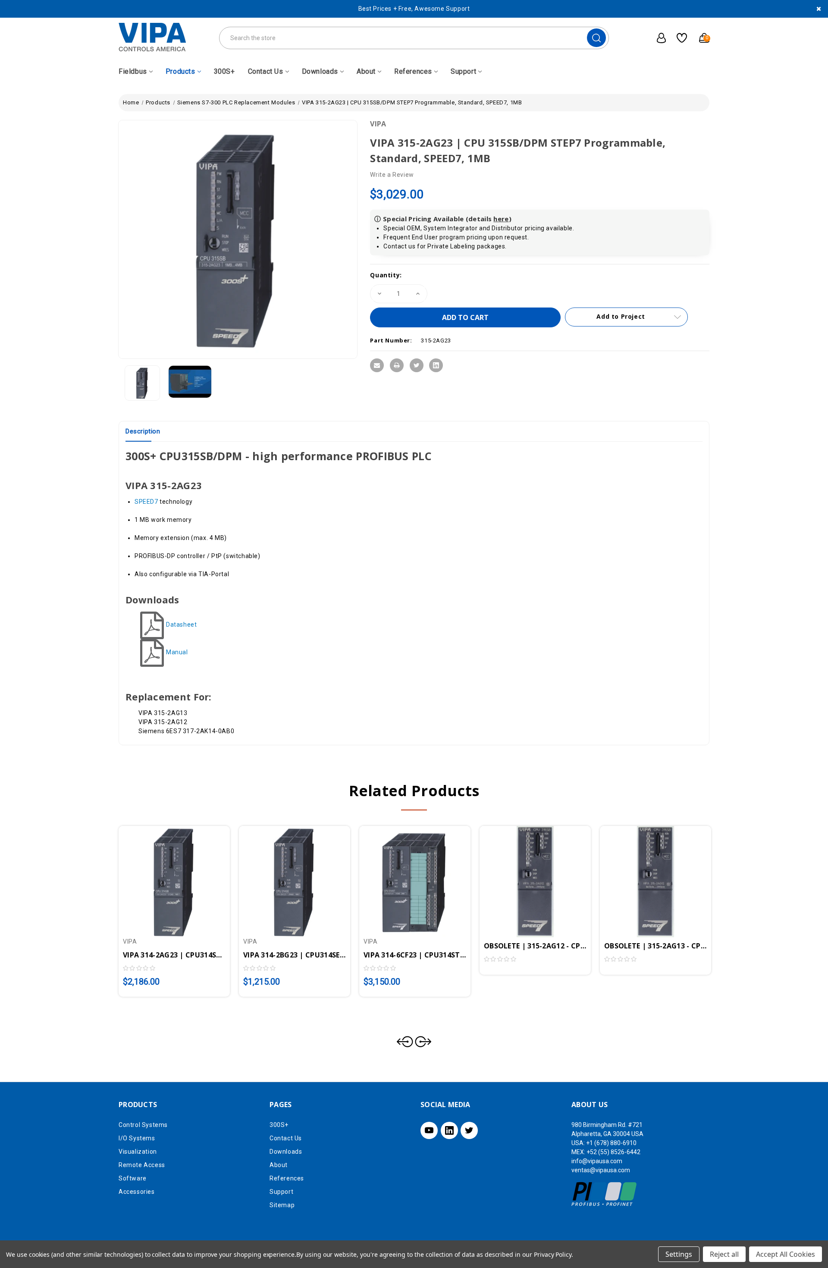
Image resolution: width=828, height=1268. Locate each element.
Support (463, 71)
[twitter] (469, 1130)
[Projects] (678, 38)
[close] (819, 9)
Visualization (138, 1151)
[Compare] (184, 875)
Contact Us (265, 71)
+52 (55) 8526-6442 (613, 1152)
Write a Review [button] (392, 174)
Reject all (724, 1254)
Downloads (320, 71)
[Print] (397, 365)
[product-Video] (190, 381)
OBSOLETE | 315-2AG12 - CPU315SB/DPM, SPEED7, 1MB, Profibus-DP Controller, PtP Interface (535, 946)
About (366, 71)
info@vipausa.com (596, 1161)
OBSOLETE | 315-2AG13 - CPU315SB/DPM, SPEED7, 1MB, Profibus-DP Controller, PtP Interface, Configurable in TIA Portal (655, 946)
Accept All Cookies (785, 1254)
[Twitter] (416, 365)
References (413, 71)
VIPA (378, 124)
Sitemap (282, 1205)
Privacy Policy (552, 1254)
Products (180, 71)
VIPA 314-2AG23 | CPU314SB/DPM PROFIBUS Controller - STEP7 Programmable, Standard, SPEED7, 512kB (174, 955)
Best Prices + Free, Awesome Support (414, 8)
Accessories (137, 1191)
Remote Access (142, 1164)
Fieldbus (133, 71)
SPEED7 (146, 501)
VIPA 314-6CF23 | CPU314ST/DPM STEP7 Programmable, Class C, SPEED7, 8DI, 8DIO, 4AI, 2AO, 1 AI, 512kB (415, 955)
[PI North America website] (604, 1193)
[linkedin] (449, 1130)
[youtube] (429, 1130)
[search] (596, 37)
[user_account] (656, 38)
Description (142, 431)
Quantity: (385, 275)
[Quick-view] (163, 875)
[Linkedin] (436, 365)
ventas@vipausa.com (600, 1170)
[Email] (377, 365)
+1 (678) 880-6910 (611, 1142)
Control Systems (143, 1124)
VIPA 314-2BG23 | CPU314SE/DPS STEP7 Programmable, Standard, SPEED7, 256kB (294, 955)
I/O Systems (137, 1138)
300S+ (224, 71)
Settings (678, 1254)
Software (133, 1178)
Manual (177, 652)
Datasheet (181, 624)
